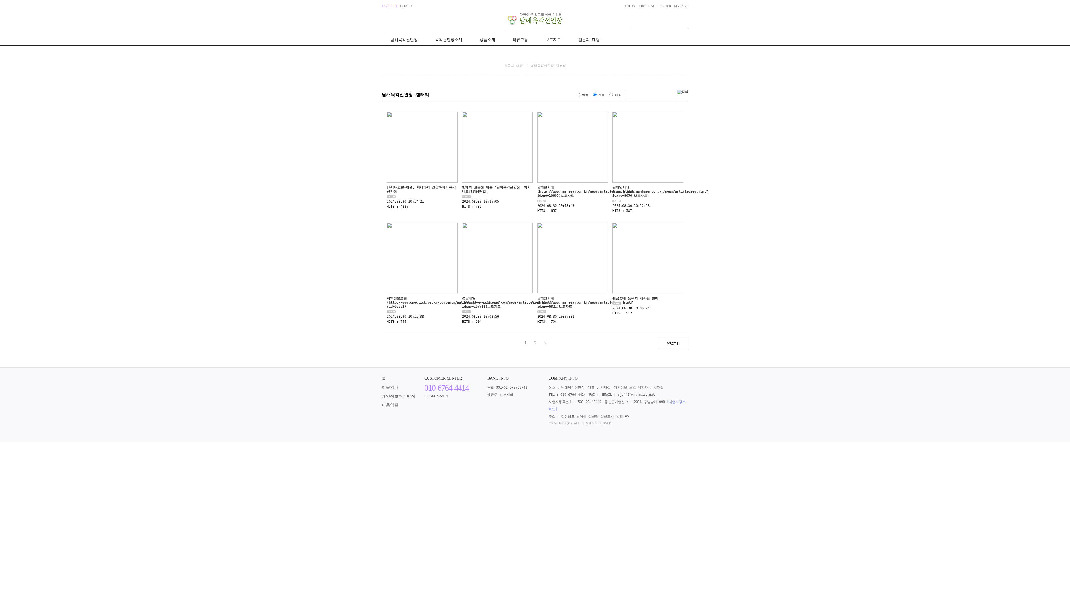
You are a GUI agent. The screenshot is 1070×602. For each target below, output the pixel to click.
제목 (602, 95)
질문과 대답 (589, 39)
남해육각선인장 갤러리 (548, 66)
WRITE (673, 343)
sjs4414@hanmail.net (636, 395)
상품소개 (487, 39)
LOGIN (630, 6)
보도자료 (553, 39)
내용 (618, 95)
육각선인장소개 (448, 39)
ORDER (665, 6)
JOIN (642, 6)
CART (652, 6)
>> (545, 343)
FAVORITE (390, 6)
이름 (585, 95)
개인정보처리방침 (398, 396)
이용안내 (390, 387)
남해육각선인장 (404, 39)
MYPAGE (681, 6)
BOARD (406, 6)
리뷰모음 (520, 39)
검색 (684, 21)
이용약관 (390, 404)
